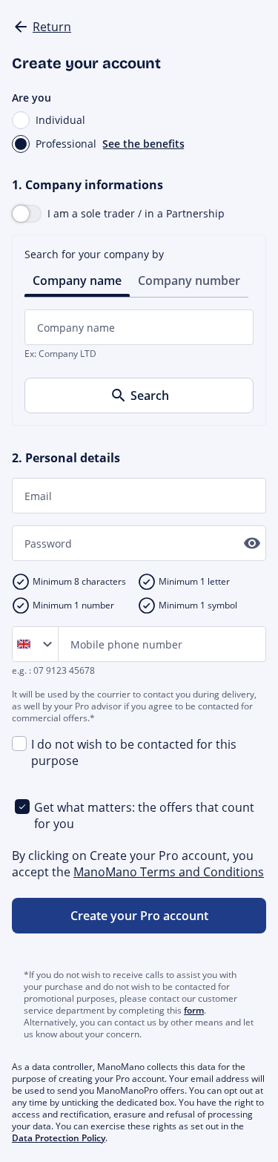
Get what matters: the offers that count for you (144, 815)
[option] (27, 644)
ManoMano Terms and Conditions (168, 872)
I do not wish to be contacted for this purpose (133, 752)
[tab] (77, 279)
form (194, 1010)
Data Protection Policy (58, 1138)
